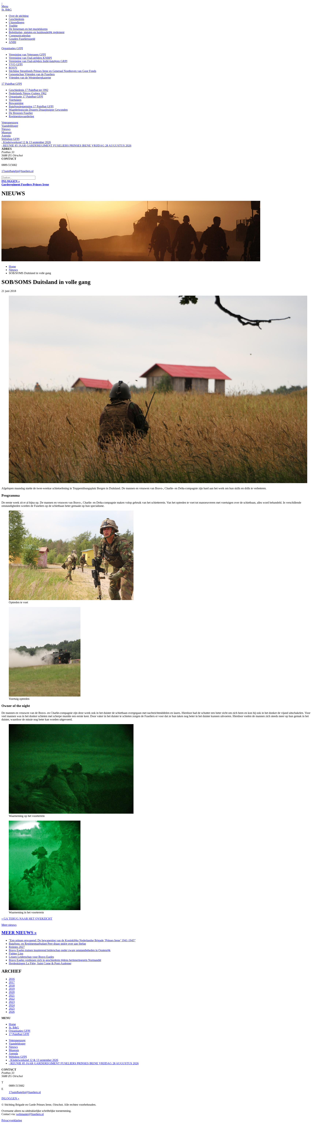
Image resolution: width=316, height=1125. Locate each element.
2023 (12, 1001)
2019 (12, 988)
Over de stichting (19, 15)
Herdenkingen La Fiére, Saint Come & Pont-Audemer (40, 963)
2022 (12, 998)
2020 (12, 992)
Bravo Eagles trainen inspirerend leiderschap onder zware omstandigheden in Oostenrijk (59, 950)
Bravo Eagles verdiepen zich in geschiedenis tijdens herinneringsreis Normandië (55, 960)
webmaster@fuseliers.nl (30, 1114)
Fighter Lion (16, 953)
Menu (4, 6)
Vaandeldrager (9, 125)
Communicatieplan (20, 35)
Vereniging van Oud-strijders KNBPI (30, 57)
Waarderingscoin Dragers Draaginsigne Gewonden (38, 109)
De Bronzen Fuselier (21, 113)
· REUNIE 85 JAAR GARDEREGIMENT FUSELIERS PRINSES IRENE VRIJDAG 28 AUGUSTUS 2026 (66, 145)
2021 (12, 995)
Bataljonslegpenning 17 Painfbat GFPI (31, 106)
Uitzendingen (16, 22)
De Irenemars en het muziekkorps (28, 29)
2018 (12, 985)
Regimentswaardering (21, 116)
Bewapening (16, 103)
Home (12, 266)
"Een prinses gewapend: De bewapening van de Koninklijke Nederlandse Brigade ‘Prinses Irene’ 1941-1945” (72, 940)
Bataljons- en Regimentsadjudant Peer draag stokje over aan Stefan (47, 943)
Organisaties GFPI (12, 48)
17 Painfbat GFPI (11, 83)
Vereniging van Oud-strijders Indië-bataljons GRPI (38, 61)
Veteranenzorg (9, 122)
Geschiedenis (16, 19)
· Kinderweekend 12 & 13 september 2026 (26, 142)
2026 (12, 1011)
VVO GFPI (15, 64)
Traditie (13, 25)
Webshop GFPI (10, 139)
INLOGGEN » (10, 181)
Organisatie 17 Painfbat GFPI (26, 96)
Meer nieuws (8, 924)
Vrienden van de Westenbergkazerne (30, 77)
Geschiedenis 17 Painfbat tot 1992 (28, 90)
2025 (12, 1008)
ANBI (12, 42)
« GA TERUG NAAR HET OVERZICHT (26, 918)
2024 (12, 1005)
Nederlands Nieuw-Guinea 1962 (27, 93)
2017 (12, 982)
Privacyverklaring (11, 1120)
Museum (6, 132)
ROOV (13, 67)
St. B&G (6, 9)
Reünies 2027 (17, 946)
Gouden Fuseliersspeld (22, 38)
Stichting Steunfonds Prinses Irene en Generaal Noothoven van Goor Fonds (52, 71)
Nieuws (5, 129)
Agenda (6, 135)
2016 (12, 978)
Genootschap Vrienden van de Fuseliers (32, 74)
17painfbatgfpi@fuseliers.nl (17, 171)
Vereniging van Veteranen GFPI (27, 54)
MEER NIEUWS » (19, 932)
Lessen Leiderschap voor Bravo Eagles (31, 956)
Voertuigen (15, 99)
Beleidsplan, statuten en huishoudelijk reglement (36, 32)
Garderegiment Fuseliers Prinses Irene (25, 184)
